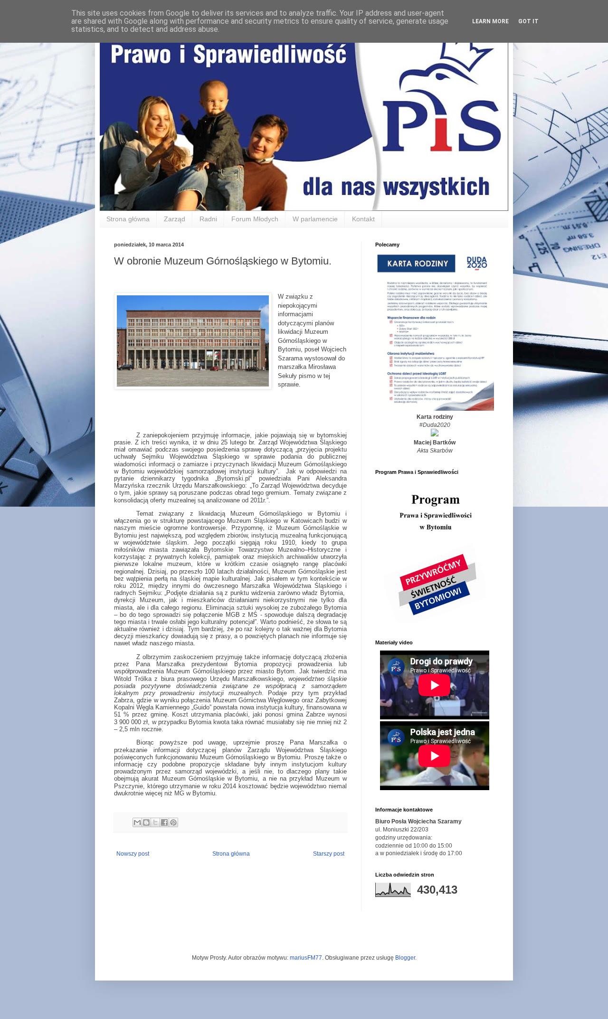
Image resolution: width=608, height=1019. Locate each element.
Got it (528, 21)
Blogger (405, 957)
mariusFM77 (306, 957)
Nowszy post (132, 853)
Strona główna (128, 219)
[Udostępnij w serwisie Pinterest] (173, 822)
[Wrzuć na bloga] (146, 822)
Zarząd (174, 219)
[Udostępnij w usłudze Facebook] (164, 822)
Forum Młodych (254, 219)
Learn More (490, 21)
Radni (208, 219)
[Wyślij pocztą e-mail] (137, 822)
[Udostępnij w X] (155, 822)
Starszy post (328, 853)
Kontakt (363, 219)
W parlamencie (315, 219)
